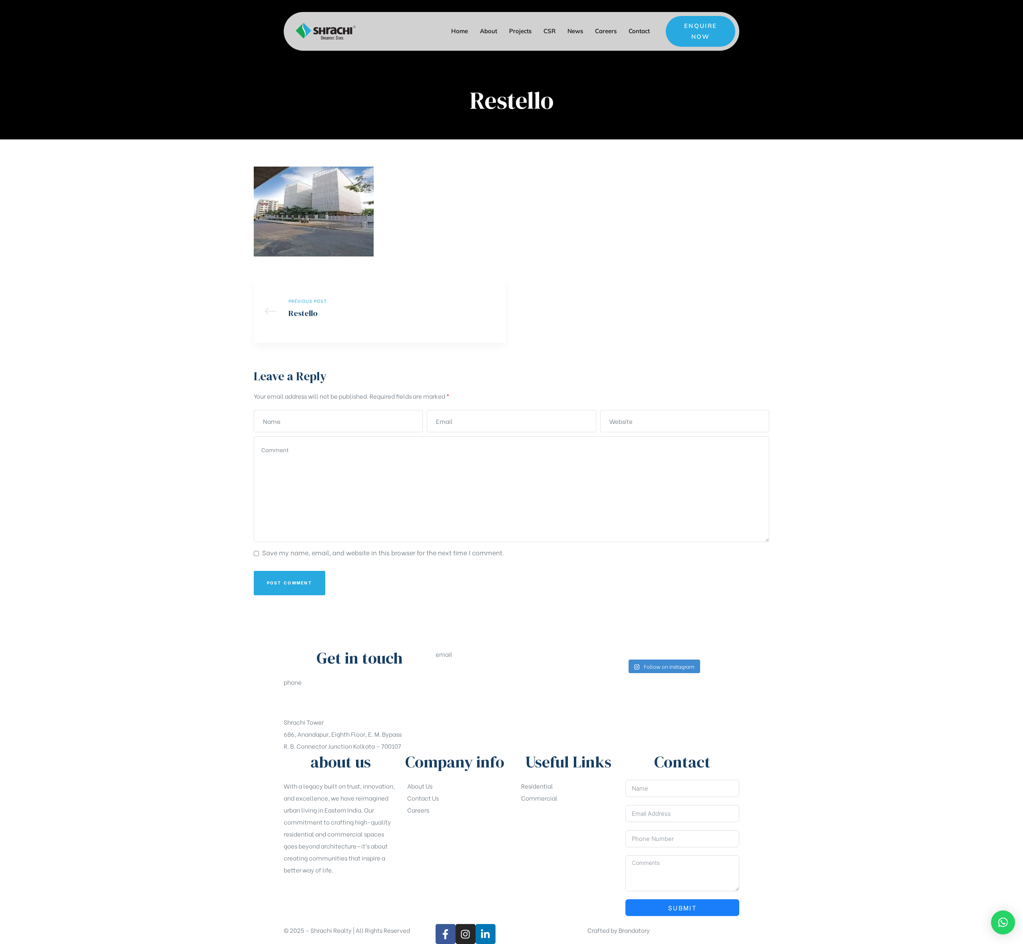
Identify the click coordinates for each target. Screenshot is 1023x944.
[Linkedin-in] (486, 934)
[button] (700, 31)
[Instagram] (466, 934)
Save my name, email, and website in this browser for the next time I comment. (383, 552)
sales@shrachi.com (464, 674)
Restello (380, 310)
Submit (682, 907)
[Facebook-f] (446, 934)
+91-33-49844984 (310, 702)
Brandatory (634, 930)
